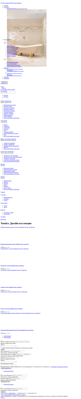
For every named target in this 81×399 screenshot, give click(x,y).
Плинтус (6, 186)
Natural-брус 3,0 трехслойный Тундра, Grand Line (12, 265)
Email (2, 357)
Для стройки (7, 39)
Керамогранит (7, 180)
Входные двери (11, 46)
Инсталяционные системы (11, 133)
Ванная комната (8, 197)
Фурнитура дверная (12, 48)
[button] (2, 86)
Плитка (6, 182)
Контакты (6, 78)
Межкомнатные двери (13, 47)
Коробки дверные (12, 50)
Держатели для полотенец (11, 155)
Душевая (6, 199)
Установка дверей (8, 212)
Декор (5, 185)
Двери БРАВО (8, 116)
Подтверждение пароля (7, 363)
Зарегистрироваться (6, 368)
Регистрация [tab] (7, 337)
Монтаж (6, 68)
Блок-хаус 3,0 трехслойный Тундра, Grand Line (12, 308)
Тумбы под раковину (9, 143)
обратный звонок (4, 83)
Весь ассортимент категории (11, 118)
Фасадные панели (12, 63)
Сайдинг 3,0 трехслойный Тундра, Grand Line (11, 287)
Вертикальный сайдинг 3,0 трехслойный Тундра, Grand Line (15, 244)
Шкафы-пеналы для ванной (11, 146)
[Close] (1, 340)
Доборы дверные (11, 53)
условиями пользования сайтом (59, 366)
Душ (5, 130)
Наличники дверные (12, 51)
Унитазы (6, 129)
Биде (5, 134)
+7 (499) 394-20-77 (6, 1)
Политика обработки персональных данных (13, 394)
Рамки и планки (11, 56)
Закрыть (3, 391)
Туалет (5, 200)
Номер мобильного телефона (8, 354)
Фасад (5, 207)
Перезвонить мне (5, 381)
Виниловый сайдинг (12, 62)
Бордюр (6, 183)
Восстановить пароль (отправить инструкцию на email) (17, 348)
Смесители (7, 127)
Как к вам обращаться (6, 375)
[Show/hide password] (16, 346)
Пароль (3, 344)
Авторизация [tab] (7, 336)
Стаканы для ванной (9, 158)
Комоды (6, 147)
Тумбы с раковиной (9, 144)
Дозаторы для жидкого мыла (11, 160)
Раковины (6, 126)
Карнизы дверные (12, 54)
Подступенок (7, 188)
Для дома (6, 7)
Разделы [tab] (6, 96)
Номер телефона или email (8, 341)
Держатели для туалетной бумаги (13, 157)
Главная (6, 5)
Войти (2, 349)
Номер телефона (5, 378)
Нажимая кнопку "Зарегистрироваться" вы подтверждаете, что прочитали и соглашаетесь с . (34, 366)
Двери (5, 205)
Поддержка (7, 214)
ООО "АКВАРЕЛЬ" (10, 393)
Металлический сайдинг (13, 65)
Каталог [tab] (6, 95)
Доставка (6, 77)
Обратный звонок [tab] (8, 371)
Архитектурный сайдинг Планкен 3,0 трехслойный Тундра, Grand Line (17, 330)
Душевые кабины (8, 132)
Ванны (6, 124)
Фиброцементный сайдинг (14, 66)
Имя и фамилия (5, 351)
